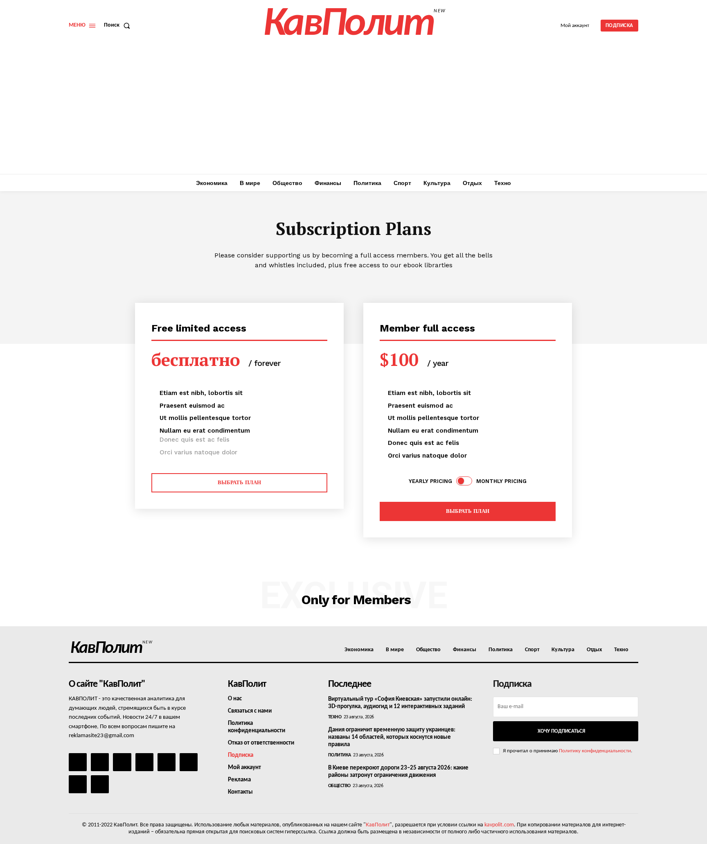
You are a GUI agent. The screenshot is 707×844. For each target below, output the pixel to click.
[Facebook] (78, 762)
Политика (339, 755)
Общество (339, 785)
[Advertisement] (353, 112)
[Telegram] (167, 762)
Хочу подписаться (561, 731)
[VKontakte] (78, 784)
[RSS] (144, 762)
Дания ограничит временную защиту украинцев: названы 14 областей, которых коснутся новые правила (391, 737)
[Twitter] (189, 762)
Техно (335, 717)
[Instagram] (100, 762)
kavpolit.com (499, 825)
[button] (118, 25)
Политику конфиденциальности (595, 751)
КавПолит (378, 825)
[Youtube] (100, 784)
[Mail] (122, 762)
